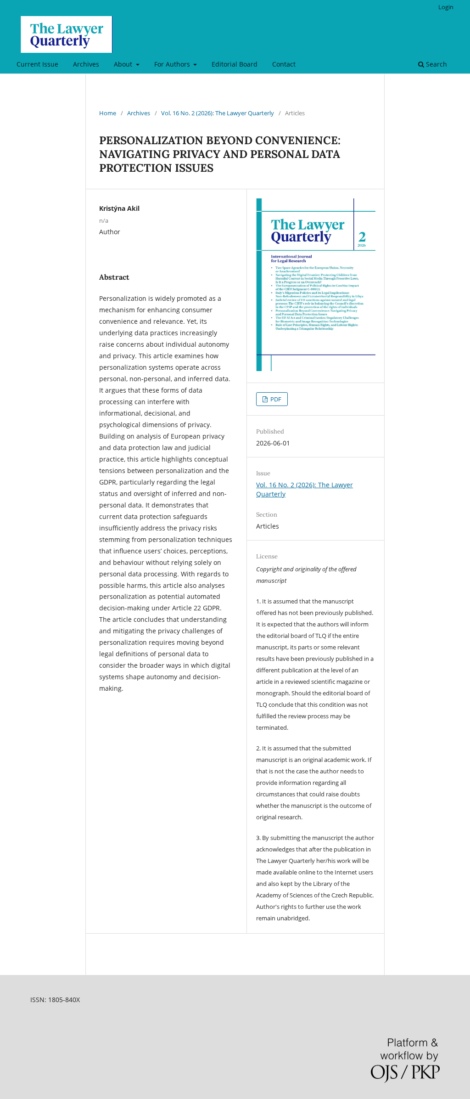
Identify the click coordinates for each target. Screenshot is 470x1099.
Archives (86, 64)
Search (435, 64)
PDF (275, 399)
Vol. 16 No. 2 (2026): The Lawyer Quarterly (217, 113)
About (124, 64)
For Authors (173, 64)
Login (445, 7)
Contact (284, 64)
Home (107, 113)
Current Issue (37, 64)
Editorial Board (234, 64)
